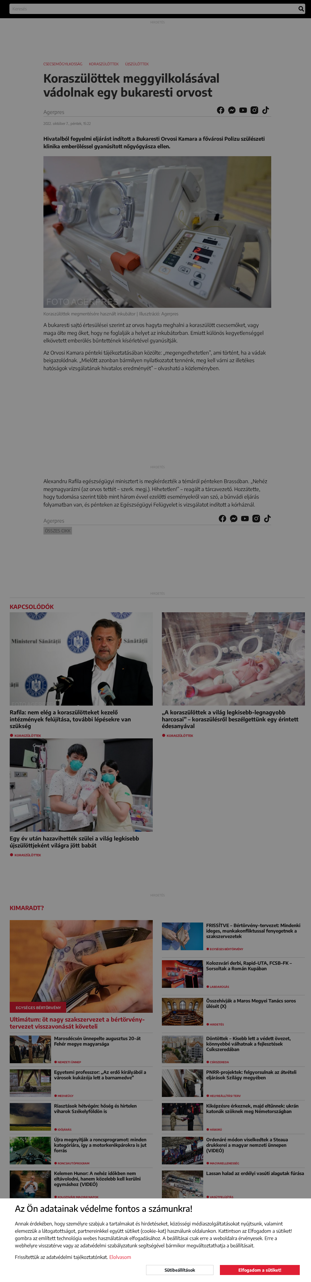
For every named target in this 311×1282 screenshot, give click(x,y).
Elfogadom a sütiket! (259, 1270)
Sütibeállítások (180, 1270)
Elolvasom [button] (120, 1257)
